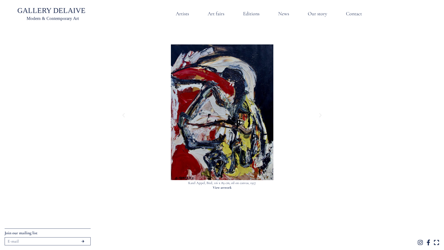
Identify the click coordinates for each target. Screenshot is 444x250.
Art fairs (216, 14)
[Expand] (436, 242)
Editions (251, 14)
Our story (317, 14)
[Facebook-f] (428, 242)
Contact (354, 14)
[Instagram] (420, 242)
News (283, 14)
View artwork (222, 187)
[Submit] (82, 241)
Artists (182, 14)
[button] (123, 115)
